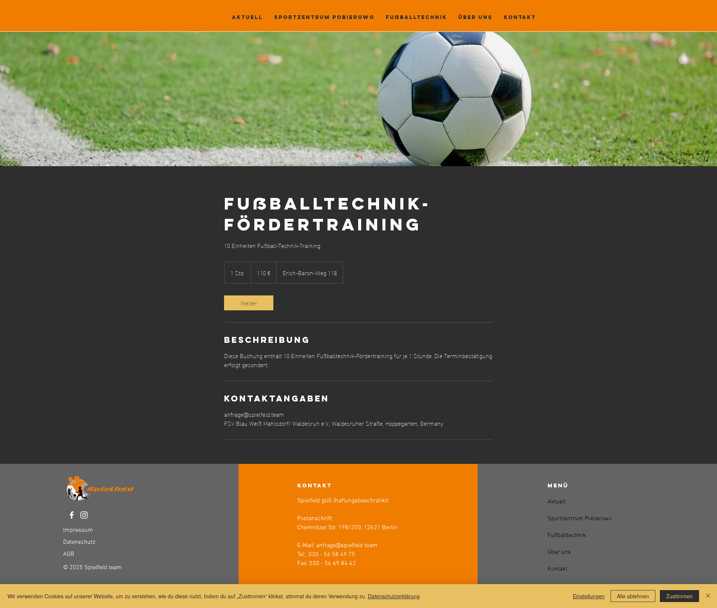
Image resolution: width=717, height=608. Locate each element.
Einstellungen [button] (589, 596)
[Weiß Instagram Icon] (84, 515)
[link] (248, 302)
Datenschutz (79, 542)
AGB (68, 554)
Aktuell (556, 502)
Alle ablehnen (633, 596)
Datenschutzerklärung (394, 596)
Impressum (78, 530)
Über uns (559, 552)
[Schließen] (708, 596)
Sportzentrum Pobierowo (565, 518)
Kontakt (557, 569)
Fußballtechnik (565, 535)
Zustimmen (679, 596)
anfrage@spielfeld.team (347, 545)
